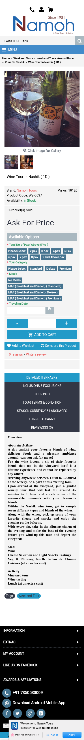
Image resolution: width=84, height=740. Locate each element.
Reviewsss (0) (42, 427)
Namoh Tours (27, 190)
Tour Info (42, 394)
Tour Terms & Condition (42, 402)
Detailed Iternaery (42, 377)
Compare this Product (60, 345)
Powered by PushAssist (27, 735)
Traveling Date (18, 303)
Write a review (36, 354)
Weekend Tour (28, 596)
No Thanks (51, 735)
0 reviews (16, 354)
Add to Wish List (23, 345)
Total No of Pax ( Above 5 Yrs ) (28, 244)
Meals (13, 273)
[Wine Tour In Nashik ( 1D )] (42, 109)
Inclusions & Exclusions (42, 386)
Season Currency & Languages (42, 411)
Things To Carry (42, 419)
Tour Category (18, 262)
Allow (72, 735)
